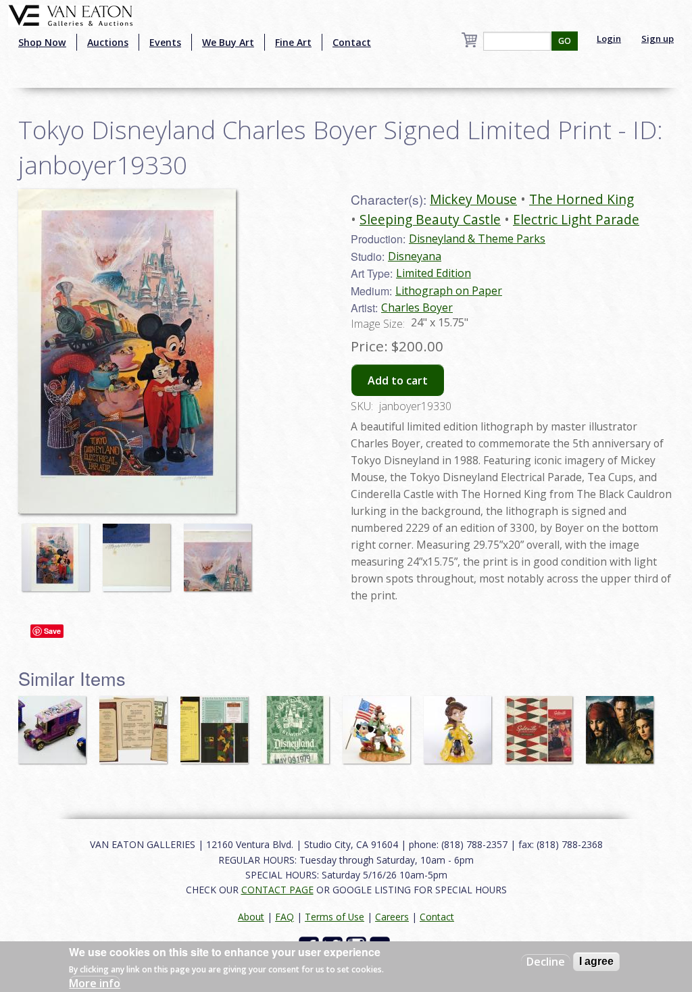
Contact (351, 42)
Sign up (657, 38)
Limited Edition (433, 273)
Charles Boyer (417, 307)
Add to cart (398, 380)
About (251, 916)
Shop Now (42, 42)
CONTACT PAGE (277, 889)
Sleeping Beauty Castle (430, 219)
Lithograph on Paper (448, 290)
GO (564, 41)
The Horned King (581, 199)
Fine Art (293, 42)
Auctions (107, 42)
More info (94, 983)
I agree (596, 961)
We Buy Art (228, 42)
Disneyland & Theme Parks (477, 238)
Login (609, 38)
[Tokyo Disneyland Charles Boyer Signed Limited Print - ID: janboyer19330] (58, 550)
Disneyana (414, 256)
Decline (545, 961)
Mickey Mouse (473, 199)
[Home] (70, 14)
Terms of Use (334, 916)
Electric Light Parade (576, 219)
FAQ (284, 916)
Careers (392, 916)
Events (165, 42)
